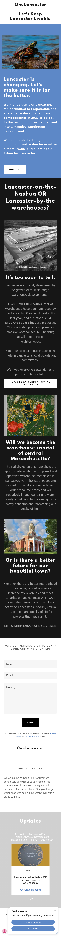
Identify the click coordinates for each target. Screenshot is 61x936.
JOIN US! (15, 169)
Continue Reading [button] (30, 889)
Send (30, 723)
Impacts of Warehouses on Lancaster (31, 383)
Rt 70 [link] (34, 839)
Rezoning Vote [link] (19, 839)
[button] (5, 12)
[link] (31, 11)
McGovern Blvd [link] (37, 834)
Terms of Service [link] (32, 736)
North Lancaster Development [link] (32, 837)
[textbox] (30, 664)
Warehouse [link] (47, 839)
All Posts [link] (20, 834)
